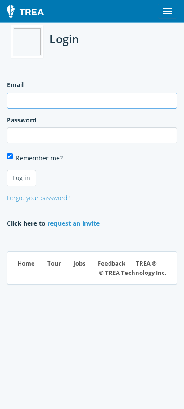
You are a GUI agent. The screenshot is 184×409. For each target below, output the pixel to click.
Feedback (111, 263)
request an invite (73, 223)
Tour (54, 263)
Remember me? (39, 158)
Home (26, 263)
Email (15, 84)
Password (22, 120)
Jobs (79, 263)
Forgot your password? (38, 198)
